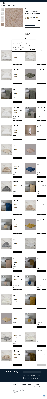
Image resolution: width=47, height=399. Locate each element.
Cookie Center (14, 392)
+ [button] (40, 99)
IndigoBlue (44, 166)
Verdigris (21, 91)
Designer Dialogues (22, 389)
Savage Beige (44, 204)
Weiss (21, 110)
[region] (24, 46)
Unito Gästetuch (28, 8)
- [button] (15, 99)
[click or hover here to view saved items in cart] (44, 2)
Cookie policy (29, 391)
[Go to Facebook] (36, 386)
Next (22, 17)
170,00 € (38, 70)
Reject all (21, 49)
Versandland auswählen (15, 391)
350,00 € (38, 126)
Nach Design (7, 5)
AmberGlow (44, 316)
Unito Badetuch (16, 69)
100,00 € (14, 89)
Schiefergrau (20, 335)
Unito (10, 5)
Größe (26, 20)
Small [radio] (41, 131)
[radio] (25, 17)
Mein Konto (14, 390)
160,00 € (14, 70)
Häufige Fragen (14, 388)
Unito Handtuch (16, 88)
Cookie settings (15, 49)
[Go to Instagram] (35, 386)
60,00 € (14, 221)
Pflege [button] (26, 38)
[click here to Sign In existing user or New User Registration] (41, 2)
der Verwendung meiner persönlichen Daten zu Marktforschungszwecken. (30, 378)
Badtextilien (4, 5)
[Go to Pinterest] (38, 386)
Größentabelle (36, 20)
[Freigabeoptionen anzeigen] (39, 8)
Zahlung (14, 389)
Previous (5, 17)
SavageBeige (20, 166)
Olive (45, 260)
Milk (45, 335)
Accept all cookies (32, 49)
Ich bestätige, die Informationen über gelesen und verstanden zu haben (32, 374)
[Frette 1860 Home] (3, 3)
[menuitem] (7, 2)
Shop (1, 5)
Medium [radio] (43, 131)
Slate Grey (20, 185)
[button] (32, 32)
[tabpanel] (14, 17)
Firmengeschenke (22, 390)
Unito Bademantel (40, 125)
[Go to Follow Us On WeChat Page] (39, 386)
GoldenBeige (44, 185)
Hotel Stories (21, 388)
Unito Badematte (40, 50)
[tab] (2, 9)
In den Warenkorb (33, 27)
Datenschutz (29, 388)
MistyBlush (20, 260)
